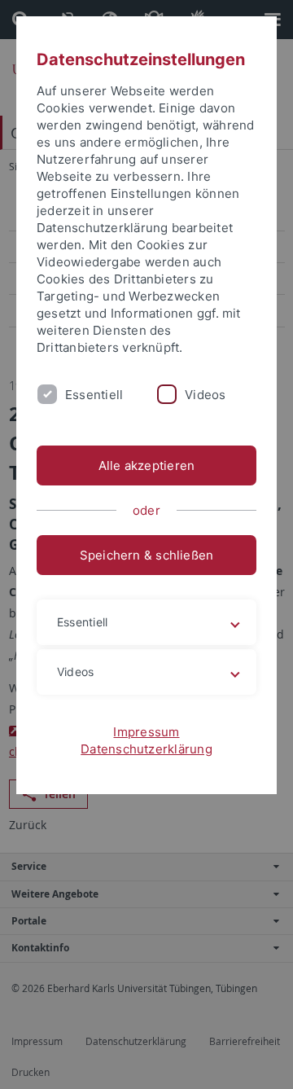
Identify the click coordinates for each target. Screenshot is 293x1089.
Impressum (146, 732)
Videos (205, 394)
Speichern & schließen (147, 555)
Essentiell (94, 394)
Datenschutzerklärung (146, 749)
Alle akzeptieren (146, 465)
